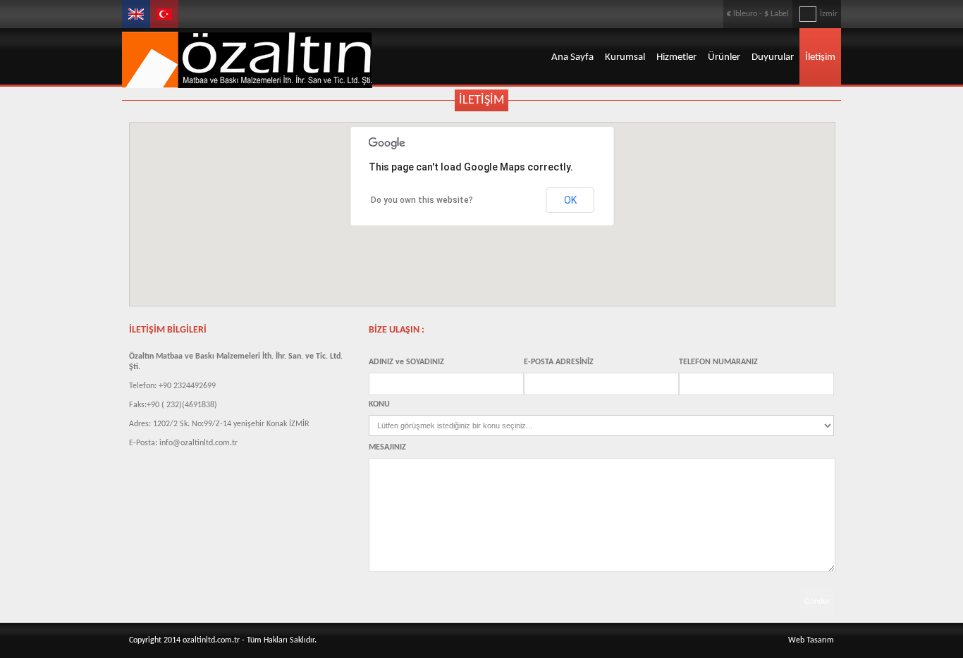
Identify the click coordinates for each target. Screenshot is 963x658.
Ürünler (724, 57)
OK (570, 200)
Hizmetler (676, 57)
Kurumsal (625, 57)
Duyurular (773, 57)
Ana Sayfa (572, 57)
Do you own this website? (422, 200)
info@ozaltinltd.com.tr (198, 443)
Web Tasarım (811, 640)
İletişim (820, 57)
